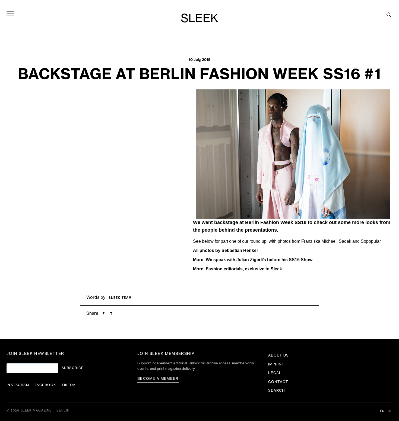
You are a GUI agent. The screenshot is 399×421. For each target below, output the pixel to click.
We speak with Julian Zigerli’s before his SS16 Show (259, 259)
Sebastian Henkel (239, 250)
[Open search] (388, 14)
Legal (274, 373)
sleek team (120, 297)
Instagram (18, 385)
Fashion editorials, (225, 269)
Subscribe (73, 368)
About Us (278, 355)
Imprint (276, 364)
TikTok (69, 385)
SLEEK (199, 18)
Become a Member (158, 378)
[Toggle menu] (10, 13)
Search (276, 390)
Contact (278, 382)
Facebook (45, 385)
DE (390, 411)
